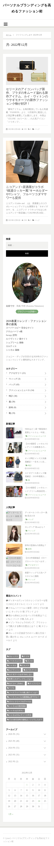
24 (39, 801)
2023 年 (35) (13, 755)
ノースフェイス (15, 661)
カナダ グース (31, 670)
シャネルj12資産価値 (17, 706)
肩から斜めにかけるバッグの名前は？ (26, 615)
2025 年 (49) (13, 741)
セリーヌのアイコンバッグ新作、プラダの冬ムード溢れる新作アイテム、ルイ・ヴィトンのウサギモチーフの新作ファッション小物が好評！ (27, 96)
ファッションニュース (21, 390)
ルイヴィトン (14, 670)
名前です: (10, 306)
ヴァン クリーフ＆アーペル (20, 701)
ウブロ (11, 688)
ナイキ (26, 656)
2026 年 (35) (13, 734)
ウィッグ (14, 379)
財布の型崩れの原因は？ (35, 545)
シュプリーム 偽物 (14, 342)
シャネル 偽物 (12, 350)
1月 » (10, 814)
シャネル (12, 665)
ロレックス (13, 656)
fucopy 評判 (11, 335)
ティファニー (35, 683)
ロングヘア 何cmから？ (35, 527)
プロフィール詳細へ (27, 311)
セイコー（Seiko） (16, 683)
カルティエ (11, 346)
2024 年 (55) (13, 748)
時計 (12, 396)
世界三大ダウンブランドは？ (20, 679)
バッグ (37, 129)
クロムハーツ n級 (14, 331)
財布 (12, 407)
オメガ (30, 661)
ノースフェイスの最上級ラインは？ (23, 692)
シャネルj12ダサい (16, 711)
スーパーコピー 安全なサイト (20, 328)
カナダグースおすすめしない (20, 674)
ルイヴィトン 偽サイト (17, 339)
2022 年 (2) (13, 761)
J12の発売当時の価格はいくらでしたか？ (25, 720)
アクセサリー (17, 373)
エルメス (25, 665)
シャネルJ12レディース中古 (20, 715)
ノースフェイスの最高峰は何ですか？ (24, 697)
